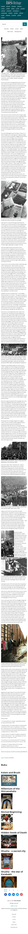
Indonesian (23, 10)
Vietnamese (4, 13)
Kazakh (16, 13)
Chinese (3, 10)
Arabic (13, 8)
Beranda (6, 28)
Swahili (19, 15)
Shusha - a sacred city (13, 851)
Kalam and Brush (10, 772)
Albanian (8, 15)
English (3, 6)
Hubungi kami (18, 31)
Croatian (14, 15)
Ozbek (3, 17)
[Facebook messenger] (9, 894)
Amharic (10, 13)
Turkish (8, 8)
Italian (3, 8)
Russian (8, 6)
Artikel (12, 28)
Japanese (9, 10)
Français (14, 6)
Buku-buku (10, 31)
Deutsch (19, 6)
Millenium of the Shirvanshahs (10, 790)
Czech (17, 8)
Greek (3, 15)
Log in (2, 757)
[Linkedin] (13, 894)
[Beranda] (13, 2)
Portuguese (16, 10)
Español (23, 8)
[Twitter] (17, 894)
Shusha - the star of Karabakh (12, 873)
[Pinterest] (21, 894)
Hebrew (21, 13)
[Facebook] (5, 894)
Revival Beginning (11, 812)
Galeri (21, 28)
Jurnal (16, 28)
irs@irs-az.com (14, 906)
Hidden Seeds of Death (14, 832)
